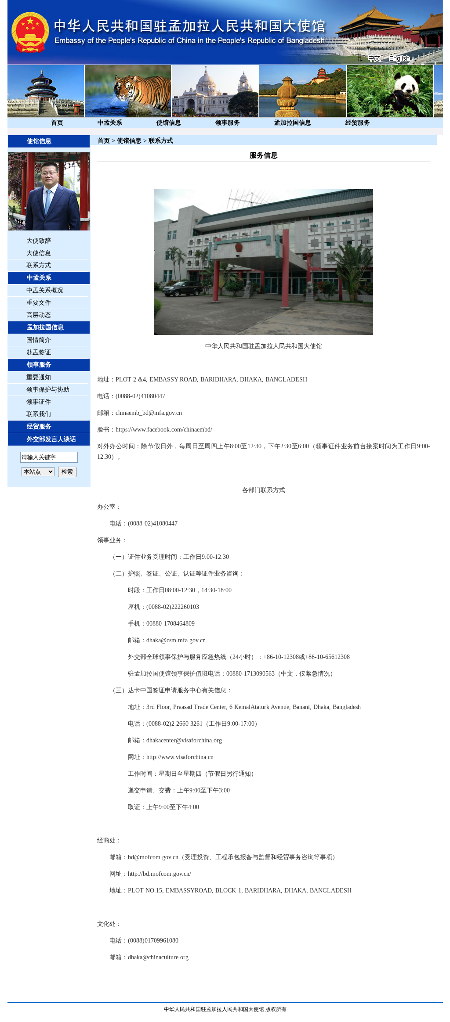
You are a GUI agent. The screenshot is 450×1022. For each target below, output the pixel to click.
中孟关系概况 (44, 290)
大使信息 (38, 253)
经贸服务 (357, 122)
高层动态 (38, 315)
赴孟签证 (38, 352)
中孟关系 (110, 122)
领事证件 (38, 402)
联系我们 (38, 414)
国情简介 (38, 340)
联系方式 (38, 265)
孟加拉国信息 (292, 122)
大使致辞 (38, 241)
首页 (57, 122)
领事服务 (227, 122)
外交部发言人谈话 (51, 439)
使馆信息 (168, 122)
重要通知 (38, 377)
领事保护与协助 (47, 389)
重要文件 (38, 302)
